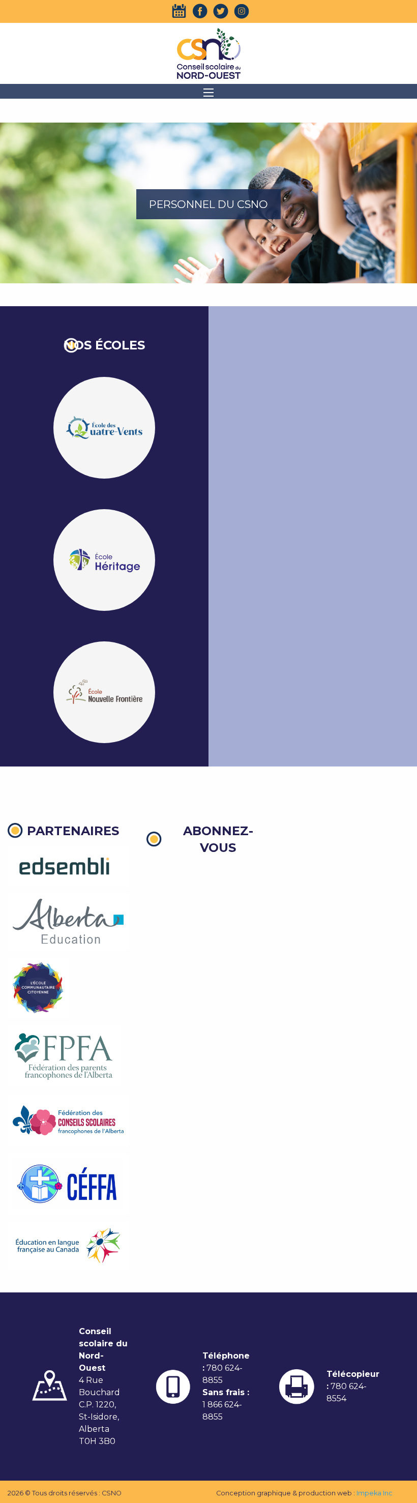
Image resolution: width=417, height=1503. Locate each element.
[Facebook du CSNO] (199, 11)
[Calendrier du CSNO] (179, 11)
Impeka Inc (374, 1493)
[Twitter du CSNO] (220, 11)
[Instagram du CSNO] (241, 11)
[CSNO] (208, 53)
